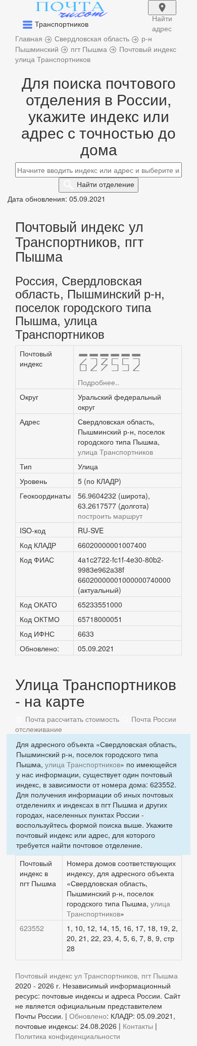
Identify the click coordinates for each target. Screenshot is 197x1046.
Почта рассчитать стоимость (71, 719)
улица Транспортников (115, 452)
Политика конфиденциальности (67, 1036)
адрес (162, 14)
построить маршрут (110, 516)
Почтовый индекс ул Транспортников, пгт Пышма (96, 975)
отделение (105, 184)
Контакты (138, 1026)
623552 (32, 928)
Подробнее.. (98, 382)
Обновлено (88, 1016)
